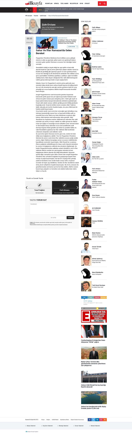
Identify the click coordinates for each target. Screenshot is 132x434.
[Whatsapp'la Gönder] (29, 56)
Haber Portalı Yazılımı (33, 431)
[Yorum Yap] (29, 65)
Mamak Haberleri (95, 425)
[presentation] (31, 10)
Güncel (56, 3)
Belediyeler (74, 3)
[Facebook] (29, 48)
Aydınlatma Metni (64, 419)
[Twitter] (29, 50)
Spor (81, 3)
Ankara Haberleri (31, 425)
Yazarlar (36, 15)
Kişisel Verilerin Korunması (77, 419)
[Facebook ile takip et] (90, 419)
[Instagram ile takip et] (101, 419)
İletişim (48, 419)
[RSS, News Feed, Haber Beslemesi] (105, 419)
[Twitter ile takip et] (93, 419)
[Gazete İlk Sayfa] (33, 3)
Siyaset (87, 3)
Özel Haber (64, 3)
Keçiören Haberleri (48, 425)
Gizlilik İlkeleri (55, 419)
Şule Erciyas (43, 15)
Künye (43, 419)
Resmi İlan (48, 3)
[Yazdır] (29, 62)
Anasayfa (29, 15)
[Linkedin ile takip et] (97, 419)
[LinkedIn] (29, 53)
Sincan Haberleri (79, 425)
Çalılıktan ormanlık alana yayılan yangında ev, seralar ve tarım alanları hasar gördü (64, 10)
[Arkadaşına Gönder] (29, 59)
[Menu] (100, 3)
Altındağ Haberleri (63, 425)
